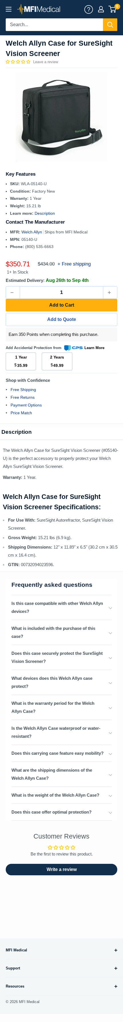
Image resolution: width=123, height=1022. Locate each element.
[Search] (110, 24)
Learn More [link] (94, 348)
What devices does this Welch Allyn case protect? (51, 682)
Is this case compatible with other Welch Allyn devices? (57, 607)
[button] (18, 61)
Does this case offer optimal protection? (51, 812)
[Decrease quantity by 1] (13, 293)
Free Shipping (23, 389)
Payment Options (26, 405)
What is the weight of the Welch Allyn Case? (55, 795)
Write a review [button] (62, 869)
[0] (112, 9)
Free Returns (23, 397)
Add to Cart (61, 305)
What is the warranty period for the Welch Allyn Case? (52, 707)
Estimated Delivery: (25, 280)
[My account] (88, 9)
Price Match (21, 413)
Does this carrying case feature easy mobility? (57, 753)
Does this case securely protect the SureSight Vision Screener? (57, 657)
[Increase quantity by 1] (110, 293)
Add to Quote (61, 319)
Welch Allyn (32, 232)
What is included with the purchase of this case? (53, 632)
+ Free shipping (74, 264)
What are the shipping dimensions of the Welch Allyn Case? (51, 774)
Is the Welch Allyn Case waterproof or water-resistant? (55, 732)
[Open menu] (8, 9)
